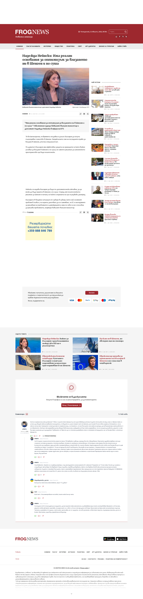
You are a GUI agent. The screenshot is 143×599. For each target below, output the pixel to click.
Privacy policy (85, 568)
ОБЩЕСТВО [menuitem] (59, 46)
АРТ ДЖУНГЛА (97, 552)
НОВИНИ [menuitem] (19, 46)
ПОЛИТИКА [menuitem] (70, 46)
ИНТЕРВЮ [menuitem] (47, 46)
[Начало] (116, 36)
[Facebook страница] (119, 36)
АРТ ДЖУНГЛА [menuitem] (90, 46)
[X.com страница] (123, 36)
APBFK (24, 429)
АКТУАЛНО (71, 552)
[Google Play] (109, 539)
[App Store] (122, 539)
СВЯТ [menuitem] (80, 46)
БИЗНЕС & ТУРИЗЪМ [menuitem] (106, 46)
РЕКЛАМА (101, 559)
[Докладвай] (39, 436)
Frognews (30, 212)
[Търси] (125, 31)
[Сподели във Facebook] (84, 114)
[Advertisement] (71, 12)
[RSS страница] (126, 36)
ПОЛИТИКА (81, 552)
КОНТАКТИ (92, 559)
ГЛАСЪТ (54, 552)
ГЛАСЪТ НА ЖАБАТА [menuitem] (33, 46)
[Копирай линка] (80, 114)
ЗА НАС (84, 559)
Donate (92, 293)
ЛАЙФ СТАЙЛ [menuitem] (122, 46)
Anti (35, 492)
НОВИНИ (25, 114)
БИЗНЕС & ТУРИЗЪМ (110, 552)
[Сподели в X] (87, 114)
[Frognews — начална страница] (26, 538)
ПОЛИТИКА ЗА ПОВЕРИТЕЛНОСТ (117, 559)
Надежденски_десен (41, 480)
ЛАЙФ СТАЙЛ (123, 552)
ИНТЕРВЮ (62, 552)
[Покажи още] (71, 594)
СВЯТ (88, 552)
